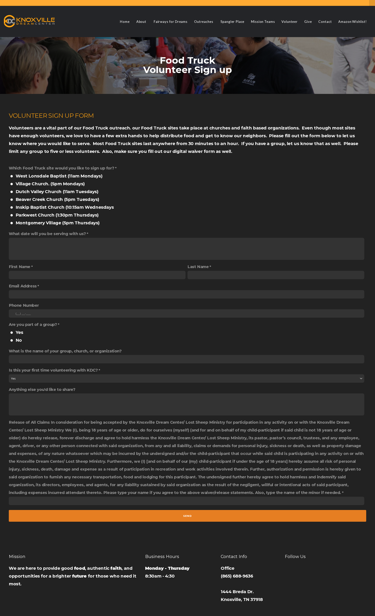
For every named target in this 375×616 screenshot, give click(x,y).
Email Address (23, 286)
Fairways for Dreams (171, 22)
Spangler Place (232, 22)
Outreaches (204, 22)
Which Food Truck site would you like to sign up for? (61, 168)
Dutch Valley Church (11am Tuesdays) (57, 191)
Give (308, 22)
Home (124, 22)
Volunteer (289, 22)
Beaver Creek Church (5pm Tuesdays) (57, 199)
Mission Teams (263, 22)
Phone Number (24, 305)
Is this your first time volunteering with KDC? (53, 370)
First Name (19, 266)
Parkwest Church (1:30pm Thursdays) (57, 215)
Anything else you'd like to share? (42, 389)
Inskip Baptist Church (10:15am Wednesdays (65, 207)
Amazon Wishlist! (352, 22)
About (141, 22)
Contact (325, 22)
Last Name (198, 266)
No (19, 340)
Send (187, 515)
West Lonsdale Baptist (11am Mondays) (59, 176)
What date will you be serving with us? (47, 233)
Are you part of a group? (33, 324)
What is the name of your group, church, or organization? (65, 351)
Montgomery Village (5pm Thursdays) (58, 223)
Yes (19, 332)
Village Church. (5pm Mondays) (50, 183)
